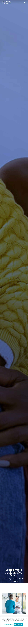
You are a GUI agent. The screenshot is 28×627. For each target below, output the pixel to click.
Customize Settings (8, 624)
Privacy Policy (5, 621)
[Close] (25, 618)
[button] (25, 2)
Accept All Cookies (18, 624)
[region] (14, 621)
